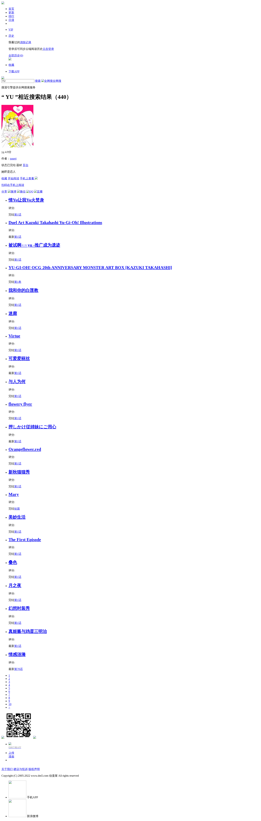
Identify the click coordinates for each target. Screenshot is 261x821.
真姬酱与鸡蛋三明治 (28, 631)
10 (10, 704)
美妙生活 (17, 517)
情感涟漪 (17, 654)
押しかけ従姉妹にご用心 (32, 426)
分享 (4, 191)
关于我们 (7, 769)
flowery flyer (20, 404)
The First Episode (25, 539)
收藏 (4, 178)
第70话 (18, 669)
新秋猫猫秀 (19, 472)
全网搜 (57, 80)
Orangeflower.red (25, 449)
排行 (11, 16)
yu (2, 151)
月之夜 (15, 585)
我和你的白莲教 (23, 290)
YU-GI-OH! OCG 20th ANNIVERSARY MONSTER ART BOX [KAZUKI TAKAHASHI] (90, 267)
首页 (11, 8)
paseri (13, 158)
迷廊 (13, 313)
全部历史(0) (16, 55)
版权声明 (34, 769)
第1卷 (17, 281)
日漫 (11, 19)
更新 (11, 12)
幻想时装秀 (19, 608)
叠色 (13, 562)
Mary (14, 494)
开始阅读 (13, 178)
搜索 (38, 80)
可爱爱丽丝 (19, 358)
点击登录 (48, 48)
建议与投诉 (20, 769)
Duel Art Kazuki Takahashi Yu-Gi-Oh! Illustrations (55, 222)
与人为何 (17, 381)
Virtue (14, 336)
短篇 (17, 508)
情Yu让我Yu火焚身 (26, 200)
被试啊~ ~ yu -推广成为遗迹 (34, 245)
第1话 (17, 214)
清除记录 (25, 42)
